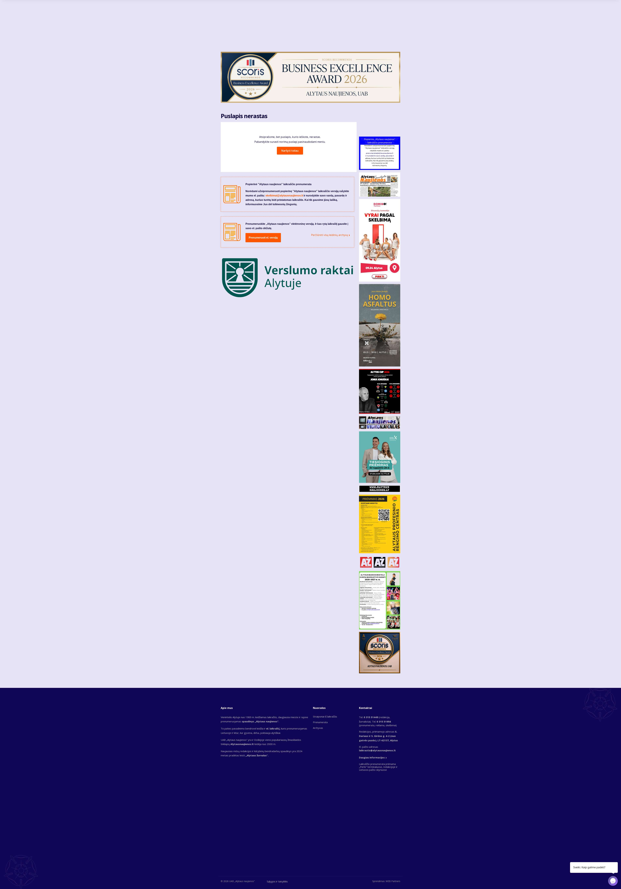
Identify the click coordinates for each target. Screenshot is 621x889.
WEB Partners (393, 881)
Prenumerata (320, 722)
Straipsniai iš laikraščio (325, 716)
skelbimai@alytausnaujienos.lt (284, 195)
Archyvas (318, 727)
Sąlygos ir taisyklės (277, 881)
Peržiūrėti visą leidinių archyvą (329, 235)
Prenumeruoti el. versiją (263, 237)
